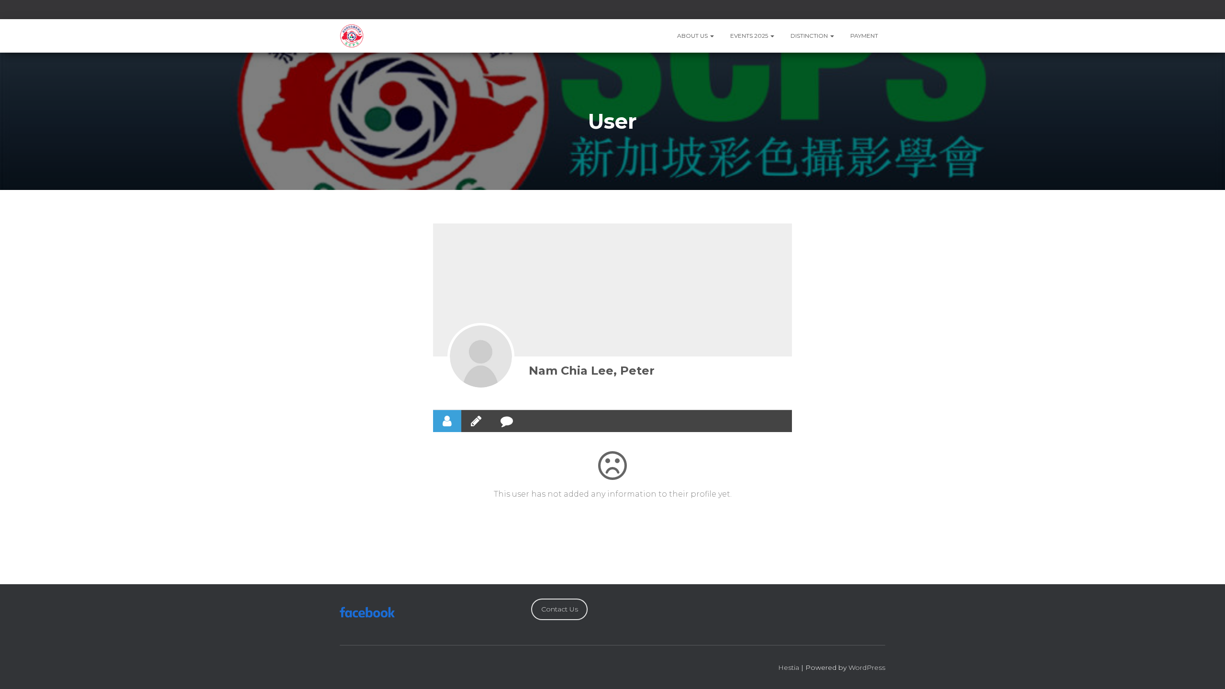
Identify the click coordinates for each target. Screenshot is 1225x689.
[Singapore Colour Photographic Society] (352, 36)
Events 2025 (749, 35)
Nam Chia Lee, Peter (592, 371)
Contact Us (559, 609)
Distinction (810, 35)
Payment (864, 35)
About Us (693, 35)
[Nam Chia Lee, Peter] (480, 356)
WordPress (866, 667)
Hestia (788, 667)
